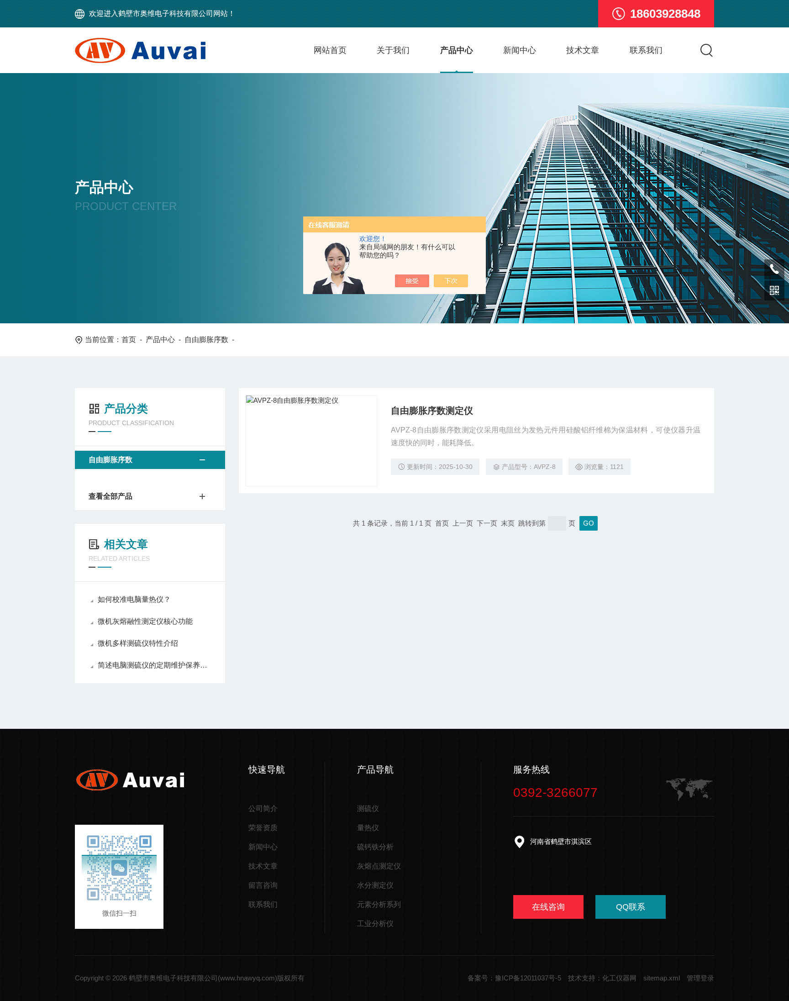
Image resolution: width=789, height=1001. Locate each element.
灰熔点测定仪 (379, 866)
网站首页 (330, 50)
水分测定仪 (375, 885)
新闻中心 (519, 50)
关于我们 (393, 50)
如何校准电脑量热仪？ (134, 599)
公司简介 (263, 808)
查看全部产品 (110, 496)
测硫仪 (368, 808)
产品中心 (456, 50)
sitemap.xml (661, 978)
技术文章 (582, 50)
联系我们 (646, 50)
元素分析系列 (379, 904)
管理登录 (700, 978)
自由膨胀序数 (206, 339)
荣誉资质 (263, 828)
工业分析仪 (375, 923)
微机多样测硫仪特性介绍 (138, 643)
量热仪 (368, 828)
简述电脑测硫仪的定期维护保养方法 (154, 665)
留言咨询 (263, 885)
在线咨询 (548, 906)
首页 (128, 339)
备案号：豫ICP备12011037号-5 (514, 978)
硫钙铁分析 (375, 847)
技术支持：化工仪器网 (602, 978)
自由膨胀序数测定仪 (432, 411)
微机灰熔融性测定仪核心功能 (145, 621)
